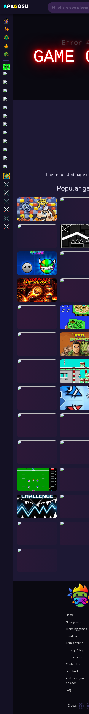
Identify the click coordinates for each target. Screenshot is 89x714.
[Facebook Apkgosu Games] (80, 706)
